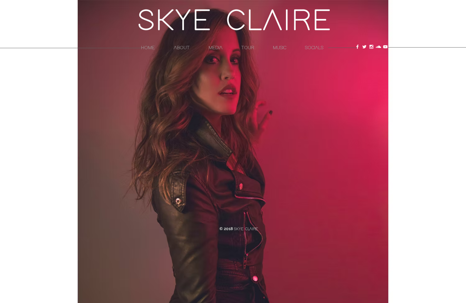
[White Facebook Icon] (357, 46)
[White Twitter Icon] (364, 46)
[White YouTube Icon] (385, 46)
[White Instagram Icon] (371, 46)
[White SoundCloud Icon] (378, 46)
